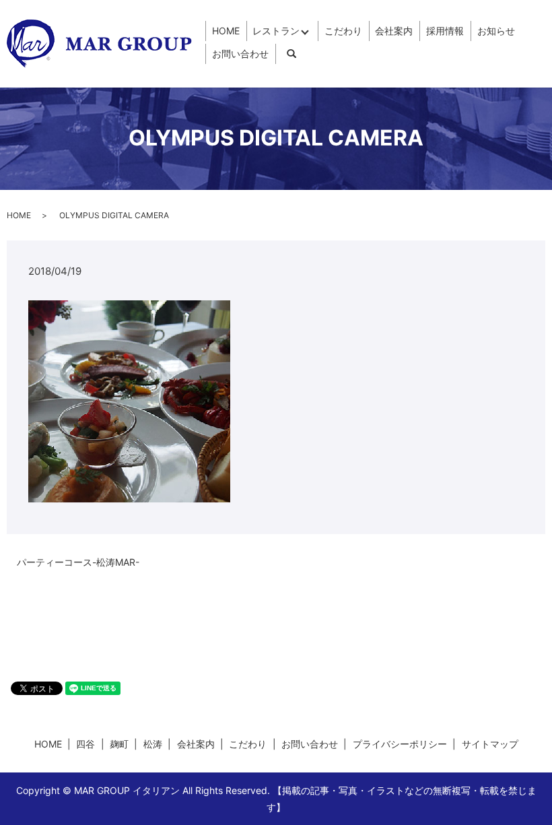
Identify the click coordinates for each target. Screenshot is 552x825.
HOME (226, 30)
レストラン (276, 30)
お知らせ (496, 30)
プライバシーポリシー (400, 744)
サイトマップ (490, 744)
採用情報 (445, 30)
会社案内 (394, 30)
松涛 (152, 744)
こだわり (343, 30)
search (291, 54)
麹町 (119, 744)
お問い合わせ (240, 53)
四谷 (85, 744)
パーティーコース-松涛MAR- (78, 562)
